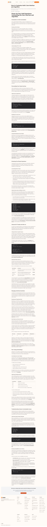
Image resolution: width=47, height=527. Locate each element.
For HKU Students (27, 519)
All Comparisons (42, 498)
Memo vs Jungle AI (42, 510)
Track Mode (26, 505)
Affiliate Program (27, 517)
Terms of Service (34, 516)
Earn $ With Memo (27, 516)
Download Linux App (35, 505)
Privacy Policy (34, 517)
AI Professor (26, 508)
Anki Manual (28, 112)
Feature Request (19, 503)
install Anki (25, 36)
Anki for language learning (29, 404)
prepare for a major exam (20, 345)
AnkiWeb (34, 272)
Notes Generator (27, 500)
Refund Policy (34, 519)
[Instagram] (1, 523)
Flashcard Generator (27, 498)
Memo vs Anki (42, 500)
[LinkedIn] (2, 523)
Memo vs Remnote (42, 503)
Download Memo (34, 498)
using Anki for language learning (25, 156)
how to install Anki (22, 220)
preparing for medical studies (19, 42)
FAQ (17, 500)
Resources (18, 517)
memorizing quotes (31, 81)
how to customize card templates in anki (17, 257)
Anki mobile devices (21, 78)
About (18, 516)
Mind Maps (26, 503)
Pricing (18, 498)
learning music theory (25, 81)
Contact (18, 519)
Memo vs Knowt (42, 505)
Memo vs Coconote (42, 508)
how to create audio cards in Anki (19, 215)
